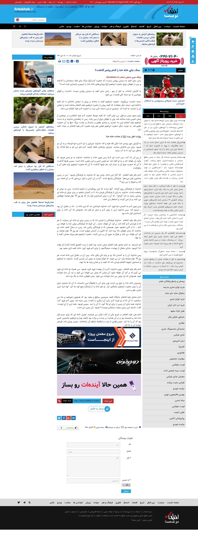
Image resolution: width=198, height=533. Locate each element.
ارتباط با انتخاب (71, 2)
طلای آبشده (179, 412)
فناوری (126, 26)
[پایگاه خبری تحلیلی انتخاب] (173, 13)
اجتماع (134, 26)
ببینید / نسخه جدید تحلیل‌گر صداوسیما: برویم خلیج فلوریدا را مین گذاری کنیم (163, 253)
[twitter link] (19, 502)
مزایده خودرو (179, 388)
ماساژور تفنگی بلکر (176, 317)
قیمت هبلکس (178, 364)
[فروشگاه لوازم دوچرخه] (99, 361)
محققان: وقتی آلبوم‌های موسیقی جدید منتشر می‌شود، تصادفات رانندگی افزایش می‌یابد (34, 92)
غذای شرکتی (179, 335)
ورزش (96, 26)
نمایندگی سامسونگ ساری (173, 329)
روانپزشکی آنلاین (177, 418)
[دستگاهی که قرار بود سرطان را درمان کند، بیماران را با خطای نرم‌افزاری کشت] (34, 149)
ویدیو (69, 26)
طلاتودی (181, 353)
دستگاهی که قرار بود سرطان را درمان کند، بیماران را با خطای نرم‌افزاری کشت (87, 37)
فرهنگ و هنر (115, 26)
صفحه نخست (179, 26)
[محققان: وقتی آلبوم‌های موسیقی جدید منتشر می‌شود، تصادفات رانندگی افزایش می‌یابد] (34, 74)
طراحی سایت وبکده (176, 382)
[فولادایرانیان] (99, 337)
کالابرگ (181, 347)
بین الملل (157, 26)
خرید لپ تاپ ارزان (176, 305)
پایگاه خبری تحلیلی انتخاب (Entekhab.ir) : (123, 77)
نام (130, 444)
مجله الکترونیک (29, 2)
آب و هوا (52, 2)
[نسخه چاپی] (59, 61)
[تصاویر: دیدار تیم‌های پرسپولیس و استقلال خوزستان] (164, 86)
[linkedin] (73, 418)
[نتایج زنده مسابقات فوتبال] (193, 61)
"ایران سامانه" (136, 520)
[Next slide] (146, 70)
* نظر (129, 457)
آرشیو (67, 511)
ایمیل (129, 451)
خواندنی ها (87, 26)
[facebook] (64, 418)
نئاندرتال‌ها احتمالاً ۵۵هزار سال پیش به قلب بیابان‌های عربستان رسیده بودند (31, 37)
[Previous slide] (153, 70)
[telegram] (20, 26)
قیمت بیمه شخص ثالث (174, 370)
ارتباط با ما (136, 511)
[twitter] (14, 26)
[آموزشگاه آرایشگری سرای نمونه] (99, 385)
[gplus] (69, 418)
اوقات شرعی (42, 2)
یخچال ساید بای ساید (175, 293)
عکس (61, 26)
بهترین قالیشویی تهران (174, 394)
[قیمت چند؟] (193, 46)
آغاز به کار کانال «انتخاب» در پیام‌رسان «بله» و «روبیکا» (73, 7)
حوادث (104, 26)
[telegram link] (24, 502)
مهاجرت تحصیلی (177, 359)
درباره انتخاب (147, 511)
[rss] (25, 26)
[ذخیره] (68, 61)
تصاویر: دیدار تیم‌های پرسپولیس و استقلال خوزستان (164, 102)
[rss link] (30, 502)
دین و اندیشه (119, 61)
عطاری (182, 323)
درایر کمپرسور (179, 341)
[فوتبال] (193, 51)
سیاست (167, 26)
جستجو (74, 511)
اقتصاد (141, 26)
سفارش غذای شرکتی (176, 376)
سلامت (77, 26)
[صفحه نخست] (193, 41)
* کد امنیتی (126, 480)
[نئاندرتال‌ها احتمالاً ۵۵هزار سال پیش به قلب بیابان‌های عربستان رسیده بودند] (34, 185)
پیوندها (60, 2)
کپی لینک (108, 401)
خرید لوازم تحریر (177, 299)
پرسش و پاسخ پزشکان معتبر (172, 281)
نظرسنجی (18, 2)
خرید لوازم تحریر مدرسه (174, 287)
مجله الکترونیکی (95, 511)
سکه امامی (180, 400)
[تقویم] (193, 56)
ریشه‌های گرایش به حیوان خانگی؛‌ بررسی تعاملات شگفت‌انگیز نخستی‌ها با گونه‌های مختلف (144, 39)
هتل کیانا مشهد (177, 311)
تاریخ (149, 26)
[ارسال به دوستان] (63, 61)
